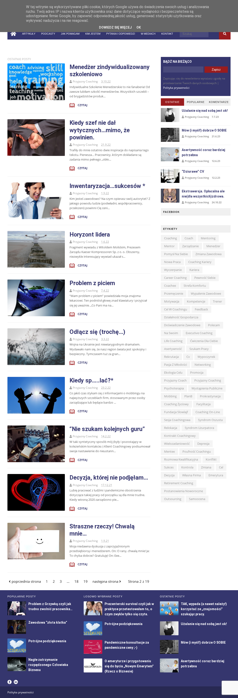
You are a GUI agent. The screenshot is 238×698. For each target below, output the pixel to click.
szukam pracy (199, 349)
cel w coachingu (175, 309)
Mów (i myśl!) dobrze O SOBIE (204, 130)
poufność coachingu (196, 451)
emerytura (215, 475)
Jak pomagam (70, 33)
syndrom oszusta (210, 420)
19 (85, 581)
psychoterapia (174, 388)
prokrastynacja (210, 396)
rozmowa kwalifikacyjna (181, 459)
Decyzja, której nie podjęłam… (108, 477)
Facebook (9, 682)
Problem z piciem (92, 283)
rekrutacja (171, 357)
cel (221, 467)
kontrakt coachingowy (180, 436)
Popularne (196, 102)
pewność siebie (204, 278)
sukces (169, 467)
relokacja (170, 428)
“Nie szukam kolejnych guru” (107, 428)
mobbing (170, 396)
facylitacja (203, 404)
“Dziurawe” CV (193, 171)
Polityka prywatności (176, 88)
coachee (170, 285)
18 (76, 581)
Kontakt (167, 33)
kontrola (187, 467)
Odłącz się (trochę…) (97, 331)
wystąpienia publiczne (207, 388)
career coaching (175, 278)
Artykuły (28, 33)
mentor (169, 246)
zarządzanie (190, 246)
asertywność (173, 349)
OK (138, 27)
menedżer (213, 246)
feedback (201, 309)
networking (203, 364)
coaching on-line (207, 412)
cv (188, 357)
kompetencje (196, 301)
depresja (203, 443)
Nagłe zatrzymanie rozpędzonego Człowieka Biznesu (48, 665)
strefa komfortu (195, 285)
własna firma (191, 475)
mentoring (208, 238)
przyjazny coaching (207, 380)
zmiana (206, 467)
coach (189, 238)
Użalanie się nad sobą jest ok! (205, 110)
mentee (169, 451)
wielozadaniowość (177, 443)
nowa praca (172, 262)
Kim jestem (92, 33)
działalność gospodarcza (181, 317)
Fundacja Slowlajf (176, 412)
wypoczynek (206, 357)
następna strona (106, 581)
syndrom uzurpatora (199, 428)
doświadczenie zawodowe (182, 325)
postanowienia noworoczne (183, 491)
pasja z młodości (175, 364)
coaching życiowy (176, 404)
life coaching (173, 341)
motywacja (171, 301)
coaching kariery (200, 262)
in (15, 45)
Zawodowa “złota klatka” (47, 622)
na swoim (171, 333)
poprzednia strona (26, 581)
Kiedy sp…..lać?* (91, 380)
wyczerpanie (173, 270)
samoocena (197, 499)
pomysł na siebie (176, 254)
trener (217, 301)
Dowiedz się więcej (115, 27)
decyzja (169, 475)
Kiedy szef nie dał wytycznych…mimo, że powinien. (99, 130)
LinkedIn (16, 682)
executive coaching (199, 333)
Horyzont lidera (89, 234)
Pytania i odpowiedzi (120, 33)
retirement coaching (178, 483)
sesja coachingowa (177, 420)
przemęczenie (173, 293)
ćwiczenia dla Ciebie (204, 341)
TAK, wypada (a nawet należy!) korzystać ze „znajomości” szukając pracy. (204, 609)
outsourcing (172, 499)
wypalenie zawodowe (206, 293)
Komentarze (219, 102)
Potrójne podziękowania (47, 641)
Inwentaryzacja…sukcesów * (107, 185)
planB (188, 396)
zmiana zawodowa (208, 254)
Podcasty (48, 33)
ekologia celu (173, 372)
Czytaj (82, 105)
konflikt (211, 459)
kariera (194, 270)
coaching (170, 238)
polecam (214, 325)
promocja (196, 372)
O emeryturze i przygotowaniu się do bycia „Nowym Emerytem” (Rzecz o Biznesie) (129, 666)
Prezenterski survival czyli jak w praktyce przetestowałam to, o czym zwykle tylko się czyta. (129, 609)
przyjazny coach (175, 380)
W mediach (148, 33)
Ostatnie (172, 102)
